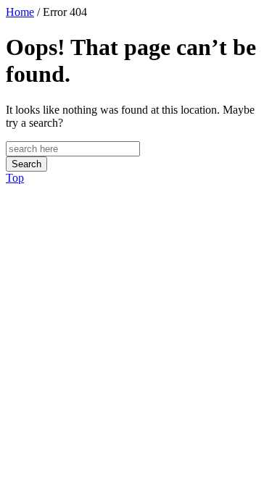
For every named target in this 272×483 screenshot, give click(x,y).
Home (20, 12)
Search (26, 164)
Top (15, 178)
